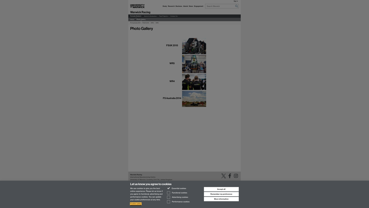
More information (221, 199)
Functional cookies (179, 193)
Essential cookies (178, 188)
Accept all (221, 189)
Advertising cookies (179, 197)
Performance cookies (180, 202)
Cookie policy (135, 204)
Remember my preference (221, 194)
